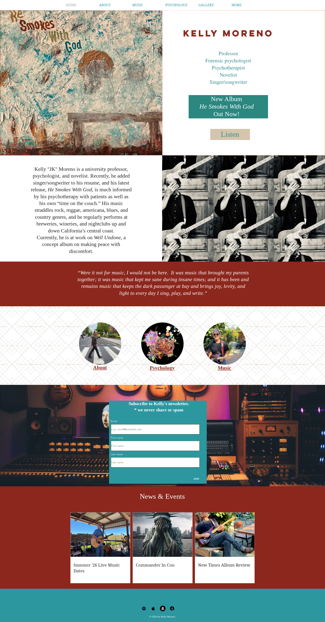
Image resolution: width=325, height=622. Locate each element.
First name (117, 437)
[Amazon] (163, 608)
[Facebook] (172, 608)
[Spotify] (144, 608)
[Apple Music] (153, 608)
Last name (117, 454)
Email (114, 421)
